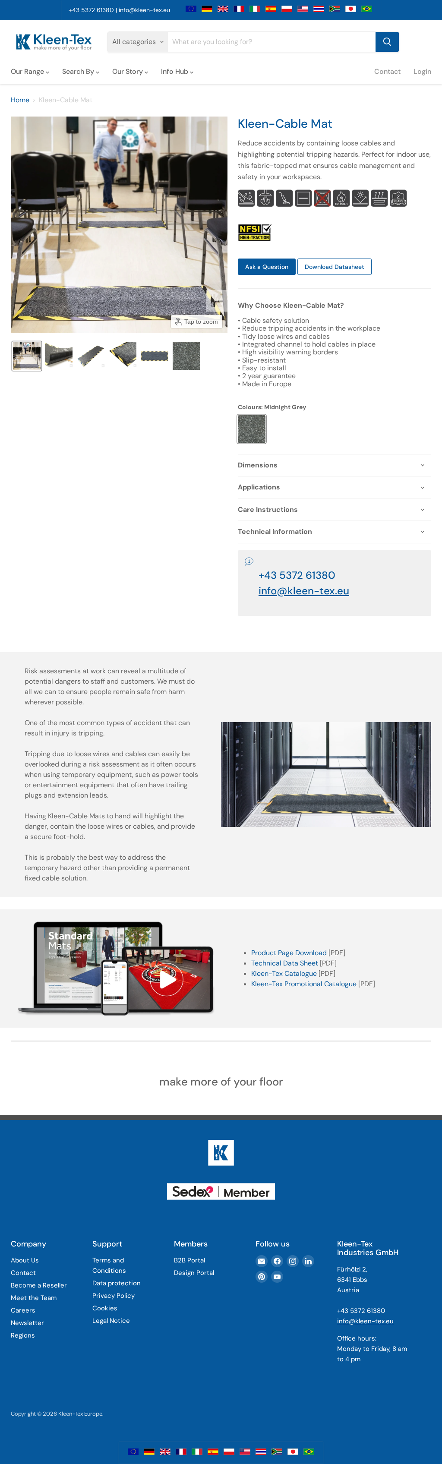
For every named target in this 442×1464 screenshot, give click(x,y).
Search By (79, 71)
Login (422, 71)
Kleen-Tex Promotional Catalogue (304, 983)
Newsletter (27, 1323)
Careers (23, 1310)
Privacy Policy (113, 1295)
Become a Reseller (39, 1285)
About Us (25, 1260)
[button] (26, 356)
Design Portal (194, 1272)
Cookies (104, 1308)
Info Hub (175, 71)
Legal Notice (111, 1320)
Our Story (128, 71)
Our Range (28, 71)
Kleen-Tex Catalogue (284, 973)
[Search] (387, 42)
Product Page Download (289, 952)
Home (20, 100)
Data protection (116, 1283)
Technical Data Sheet (284, 963)
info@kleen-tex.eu (144, 10)
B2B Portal (189, 1260)
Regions (23, 1335)
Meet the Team (34, 1298)
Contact (387, 71)
